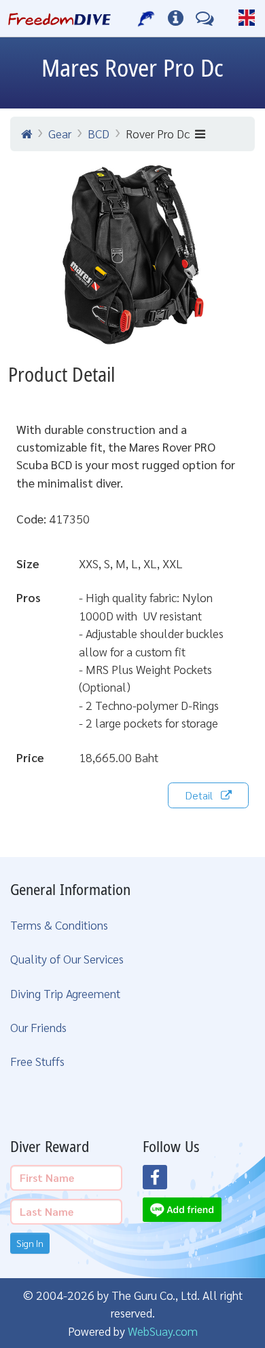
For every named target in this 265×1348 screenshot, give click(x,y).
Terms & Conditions (59, 924)
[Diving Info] (176, 18)
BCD (98, 133)
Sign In (29, 1243)
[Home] (26, 133)
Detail (199, 795)
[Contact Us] (205, 18)
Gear (59, 133)
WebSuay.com (163, 1331)
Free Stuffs (37, 1061)
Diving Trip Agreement (65, 993)
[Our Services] (146, 18)
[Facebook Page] (163, 1181)
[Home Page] (59, 18)
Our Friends (38, 1027)
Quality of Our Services (67, 958)
